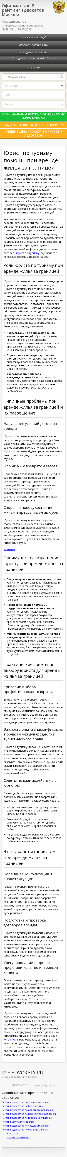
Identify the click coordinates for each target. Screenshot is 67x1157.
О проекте (33, 67)
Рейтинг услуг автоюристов (18, 1121)
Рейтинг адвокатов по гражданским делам (27, 1117)
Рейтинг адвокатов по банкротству (22, 1106)
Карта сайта (14, 1133)
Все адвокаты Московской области (33, 58)
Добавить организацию (33, 45)
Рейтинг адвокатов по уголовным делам (25, 1102)
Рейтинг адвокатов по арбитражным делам (27, 1109)
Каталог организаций (33, 37)
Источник (9, 549)
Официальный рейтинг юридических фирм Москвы (33, 116)
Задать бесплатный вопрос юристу (33, 125)
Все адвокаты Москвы (33, 52)
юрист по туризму (27, 253)
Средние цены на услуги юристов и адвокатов (34, 133)
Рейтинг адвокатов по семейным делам (25, 1129)
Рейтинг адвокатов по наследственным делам (29, 1113)
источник (9, 1039)
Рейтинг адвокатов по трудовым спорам (25, 1125)
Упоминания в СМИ (18, 1137)
